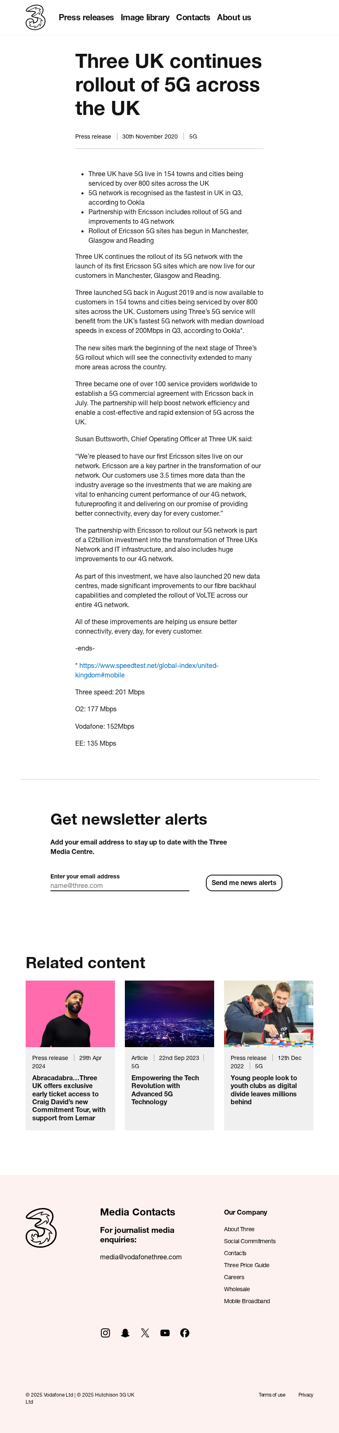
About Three (239, 1228)
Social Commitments (249, 1240)
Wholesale (237, 1288)
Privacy (305, 1395)
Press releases (86, 17)
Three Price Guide (247, 1264)
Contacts (193, 17)
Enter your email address (85, 876)
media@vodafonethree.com (141, 1257)
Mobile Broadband (247, 1300)
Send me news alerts (244, 882)
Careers (234, 1276)
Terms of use (272, 1395)
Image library (145, 17)
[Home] (41, 1237)
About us (234, 17)
